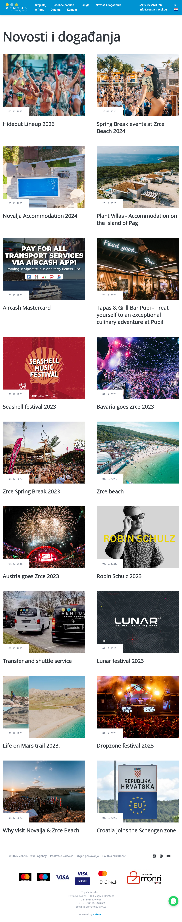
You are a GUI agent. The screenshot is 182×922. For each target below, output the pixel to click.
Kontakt (72, 9)
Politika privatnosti (114, 856)
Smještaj (40, 5)
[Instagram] (163, 856)
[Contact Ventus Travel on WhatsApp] (173, 901)
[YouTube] (170, 856)
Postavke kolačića (61, 856)
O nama (56, 9)
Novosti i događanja (108, 5)
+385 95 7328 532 (151, 5)
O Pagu (39, 9)
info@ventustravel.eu (153, 9)
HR (174, 5)
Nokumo (97, 914)
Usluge (85, 5)
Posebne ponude (63, 5)
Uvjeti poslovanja (88, 856)
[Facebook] (156, 856)
